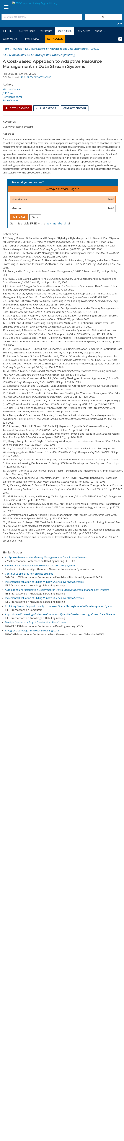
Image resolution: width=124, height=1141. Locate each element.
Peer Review (32, 39)
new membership (57, 223)
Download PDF (19, 108)
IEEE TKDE (9, 31)
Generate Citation (74, 108)
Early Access (83, 31)
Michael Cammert (13, 89)
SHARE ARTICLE (47, 108)
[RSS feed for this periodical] (120, 39)
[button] (119, 23)
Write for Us (10, 39)
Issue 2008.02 (64, 31)
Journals (17, 48)
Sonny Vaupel (10, 100)
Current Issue (27, 31)
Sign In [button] (74, 189)
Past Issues (45, 31)
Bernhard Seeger (12, 97)
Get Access (55, 38)
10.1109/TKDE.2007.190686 (36, 77)
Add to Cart (19, 217)
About (98, 31)
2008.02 (95, 48)
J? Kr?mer (8, 93)
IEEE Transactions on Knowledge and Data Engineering (56, 48)
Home (6, 48)
